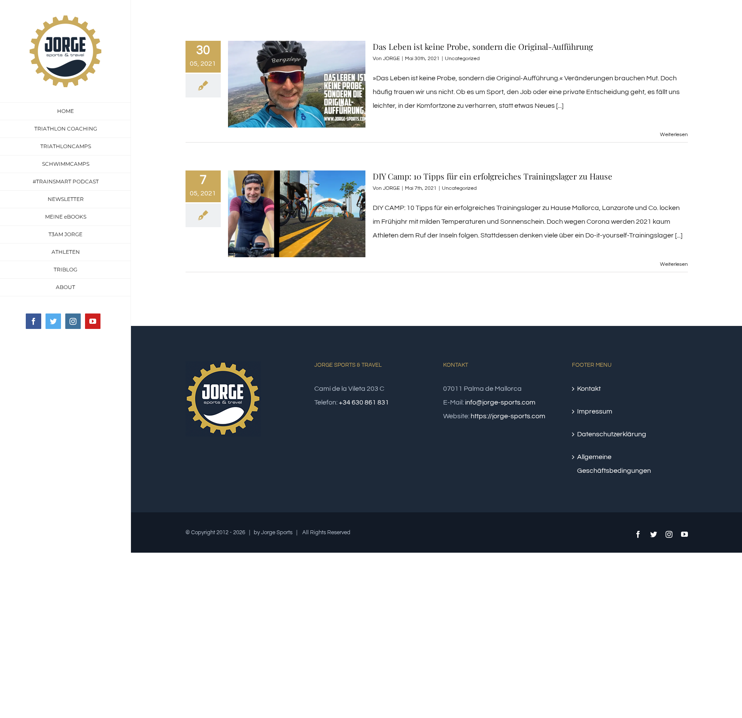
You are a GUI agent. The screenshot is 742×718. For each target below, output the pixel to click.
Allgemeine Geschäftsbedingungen (614, 463)
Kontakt (589, 388)
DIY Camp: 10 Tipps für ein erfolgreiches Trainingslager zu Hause (492, 176)
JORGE (391, 58)
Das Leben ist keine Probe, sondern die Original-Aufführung (483, 46)
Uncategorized (462, 58)
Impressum (594, 411)
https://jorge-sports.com (508, 416)
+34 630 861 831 (364, 402)
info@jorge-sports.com (500, 402)
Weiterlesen (674, 134)
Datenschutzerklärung (611, 434)
